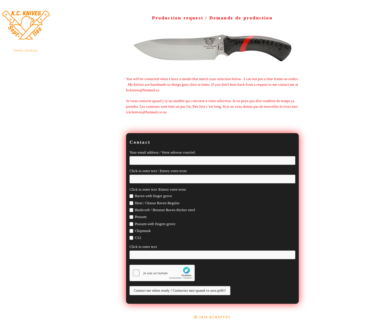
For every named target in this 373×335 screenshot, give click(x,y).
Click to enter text (143, 247)
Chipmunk (143, 231)
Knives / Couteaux (26, 50)
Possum (141, 217)
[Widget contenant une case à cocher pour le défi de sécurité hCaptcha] (162, 273)
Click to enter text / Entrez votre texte (158, 171)
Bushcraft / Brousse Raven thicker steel (165, 210)
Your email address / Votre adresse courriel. (163, 152)
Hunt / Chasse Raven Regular (157, 203)
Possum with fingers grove (155, 224)
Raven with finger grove (153, 196)
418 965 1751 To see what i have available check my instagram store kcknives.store (227, 90)
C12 (138, 238)
